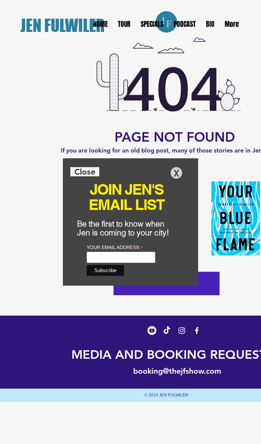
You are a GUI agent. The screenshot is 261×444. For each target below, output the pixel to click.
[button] (84, 171)
